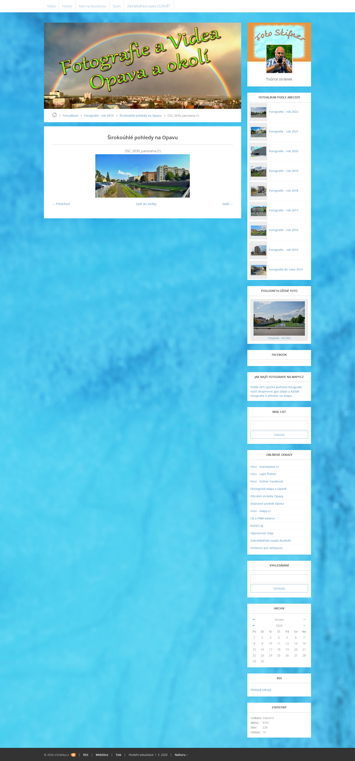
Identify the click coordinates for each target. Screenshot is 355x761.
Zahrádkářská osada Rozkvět (270, 540)
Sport (117, 6)
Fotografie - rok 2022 (283, 112)
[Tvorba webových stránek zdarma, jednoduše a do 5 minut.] (73, 755)
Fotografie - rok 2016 (283, 230)
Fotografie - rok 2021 (283, 131)
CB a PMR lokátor (262, 518)
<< (254, 620)
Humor (67, 6)
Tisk (118, 755)
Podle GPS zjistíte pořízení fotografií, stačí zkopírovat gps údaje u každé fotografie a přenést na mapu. (276, 391)
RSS (85, 755)
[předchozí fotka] (58, 176)
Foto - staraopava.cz (264, 467)
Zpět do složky (146, 204)
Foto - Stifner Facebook (266, 481)
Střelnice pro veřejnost (266, 548)
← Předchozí (61, 204)
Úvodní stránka (54, 114)
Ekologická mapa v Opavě (268, 489)
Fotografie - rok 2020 (283, 151)
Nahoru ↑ (181, 755)
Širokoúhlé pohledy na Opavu (140, 115)
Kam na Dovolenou (92, 6)
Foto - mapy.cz (260, 511)
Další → (227, 204)
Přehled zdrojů (260, 690)
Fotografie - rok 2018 (283, 190)
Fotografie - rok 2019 (98, 115)
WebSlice (102, 755)
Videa (51, 6)
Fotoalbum (70, 115)
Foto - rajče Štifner (263, 474)
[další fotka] (226, 176)
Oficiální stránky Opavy (266, 496)
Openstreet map (261, 533)
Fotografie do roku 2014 (286, 269)
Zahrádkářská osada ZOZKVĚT (148, 6)
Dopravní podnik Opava (267, 503)
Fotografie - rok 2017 (283, 210)
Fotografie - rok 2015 (283, 250)
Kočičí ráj (256, 526)
